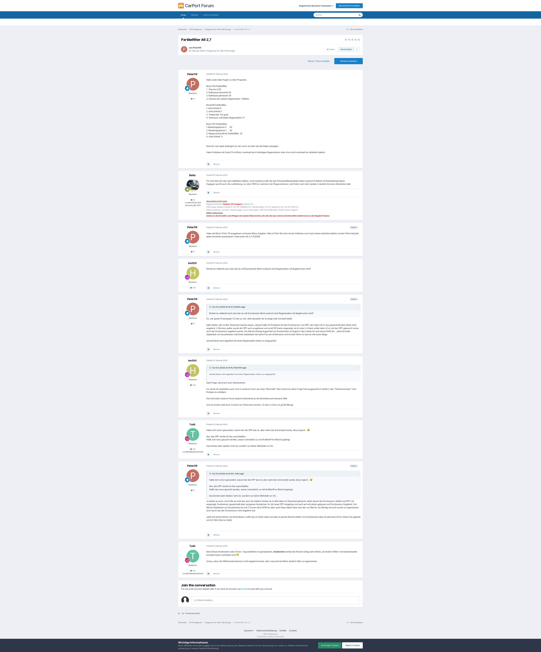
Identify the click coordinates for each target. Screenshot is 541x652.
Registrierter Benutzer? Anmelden (315, 6)
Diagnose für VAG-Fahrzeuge (221, 51)
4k (193, 200)
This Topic (348, 15)
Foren (183, 15)
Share (331, 49)
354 (194, 288)
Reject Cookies (352, 645)
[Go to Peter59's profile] (184, 49)
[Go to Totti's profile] (193, 434)
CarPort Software (210, 15)
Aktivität (194, 15)
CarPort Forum (199, 5)
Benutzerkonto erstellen (349, 6)
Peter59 (197, 47)
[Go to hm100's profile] (193, 273)
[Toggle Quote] (210, 307)
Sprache (248, 630)
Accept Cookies (331, 645)
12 (194, 99)
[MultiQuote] (208, 164)
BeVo (192, 175)
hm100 (192, 263)
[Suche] (360, 15)
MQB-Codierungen (214, 213)
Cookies (293, 630)
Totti (192, 424)
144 (194, 449)
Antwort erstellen (348, 61)
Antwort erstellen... (205, 600)
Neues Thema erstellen (319, 61)
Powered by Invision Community (270, 637)
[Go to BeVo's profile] (193, 185)
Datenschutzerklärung (266, 630)
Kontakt (283, 630)
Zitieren (216, 164)
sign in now (242, 589)
